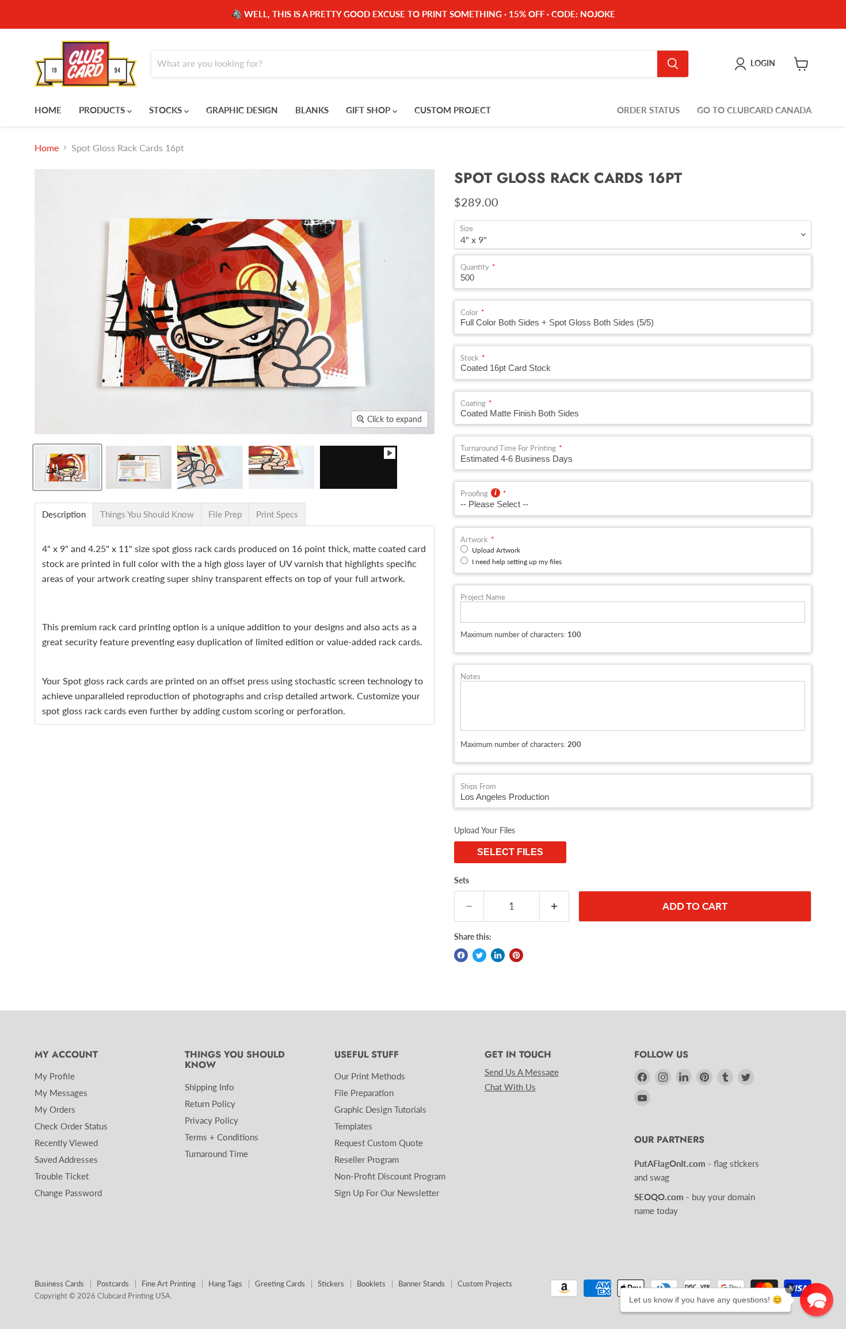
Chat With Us (510, 1087)
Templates (353, 1126)
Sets (461, 880)
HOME (48, 110)
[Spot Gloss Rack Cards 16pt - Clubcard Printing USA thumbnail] (67, 467)
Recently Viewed (66, 1142)
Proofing (474, 493)
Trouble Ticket (62, 1176)
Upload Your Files (484, 830)
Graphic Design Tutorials (380, 1109)
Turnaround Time (216, 1153)
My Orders (55, 1109)
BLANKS (312, 110)
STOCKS (166, 110)
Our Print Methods (369, 1076)
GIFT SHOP (369, 110)
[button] (816, 1299)
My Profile (55, 1076)
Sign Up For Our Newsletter (386, 1193)
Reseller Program (366, 1159)
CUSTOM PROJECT (452, 110)
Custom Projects (485, 1283)
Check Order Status (71, 1126)
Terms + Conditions (221, 1137)
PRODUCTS (103, 110)
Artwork (474, 539)
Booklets (371, 1283)
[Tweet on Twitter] (479, 955)
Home (47, 148)
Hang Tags (225, 1283)
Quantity (474, 267)
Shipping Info (209, 1087)
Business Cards (59, 1283)
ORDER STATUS (648, 110)
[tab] (64, 514)
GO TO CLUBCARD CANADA (754, 110)
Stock (469, 358)
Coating (473, 403)
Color (469, 312)
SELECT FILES (510, 852)
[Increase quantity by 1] (554, 906)
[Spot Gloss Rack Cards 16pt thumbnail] (358, 467)
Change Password (68, 1193)
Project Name (482, 597)
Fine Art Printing (169, 1283)
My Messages (61, 1092)
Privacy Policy (211, 1120)
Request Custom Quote (378, 1142)
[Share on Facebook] (461, 955)
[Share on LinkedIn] (498, 955)
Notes (470, 676)
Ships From (478, 786)
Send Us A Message (522, 1072)
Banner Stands (421, 1283)
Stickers (331, 1283)
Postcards (113, 1283)
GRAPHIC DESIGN (242, 110)
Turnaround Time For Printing (508, 448)
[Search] (672, 64)
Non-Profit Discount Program (389, 1176)
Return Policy (210, 1103)
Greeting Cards (280, 1283)
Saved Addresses (66, 1159)
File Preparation (364, 1092)
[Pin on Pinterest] (516, 955)
